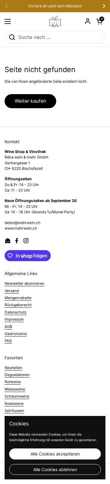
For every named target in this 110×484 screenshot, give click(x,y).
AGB (8, 326)
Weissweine (15, 389)
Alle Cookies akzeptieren (55, 453)
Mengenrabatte (18, 297)
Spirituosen (14, 410)
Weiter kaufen (30, 101)
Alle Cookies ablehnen (55, 469)
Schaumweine (17, 396)
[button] (99, 21)
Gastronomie (16, 333)
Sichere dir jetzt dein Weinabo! (55, 6)
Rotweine (13, 381)
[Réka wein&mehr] (55, 21)
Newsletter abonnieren (24, 283)
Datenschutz (16, 312)
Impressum (14, 319)
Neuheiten (13, 367)
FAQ (8, 340)
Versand (12, 290)
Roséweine (14, 403)
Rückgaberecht (18, 305)
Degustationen (17, 374)
